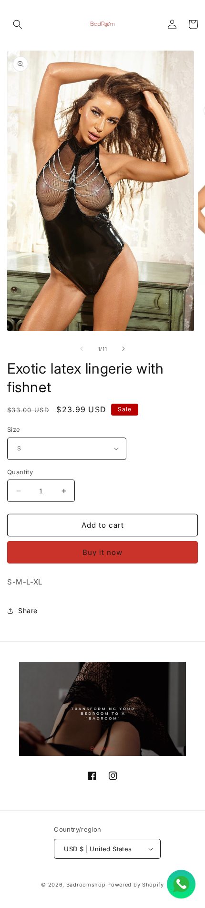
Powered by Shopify (135, 884)
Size (13, 429)
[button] (17, 24)
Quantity (20, 472)
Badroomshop (86, 884)
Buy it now (102, 552)
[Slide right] (123, 348)
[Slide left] (81, 348)
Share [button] (28, 610)
